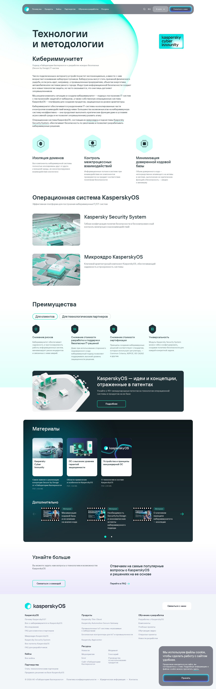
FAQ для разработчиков (36, 647)
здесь (196, 669)
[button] (105, 537)
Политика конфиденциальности (81, 679)
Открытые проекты (147, 634)
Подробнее (111, 403)
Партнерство (70, 9)
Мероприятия (88, 654)
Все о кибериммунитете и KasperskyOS (43, 623)
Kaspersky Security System (37, 640)
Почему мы (37, 9)
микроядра (92, 119)
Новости (86, 650)
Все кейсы (30, 658)
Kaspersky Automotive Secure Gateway (100, 623)
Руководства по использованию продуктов (117, 660)
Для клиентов (45, 316)
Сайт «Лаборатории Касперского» (91, 663)
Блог (84, 658)
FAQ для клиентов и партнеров (39, 631)
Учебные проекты (146, 627)
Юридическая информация (112, 679)
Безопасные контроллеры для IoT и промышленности (107, 634)
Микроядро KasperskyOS (37, 636)
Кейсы (59, 9)
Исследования (32, 627)
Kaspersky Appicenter (92, 640)
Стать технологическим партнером (41, 669)
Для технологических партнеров (85, 316)
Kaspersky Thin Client (92, 619)
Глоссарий (113, 654)
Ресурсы (105, 9)
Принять (185, 677)
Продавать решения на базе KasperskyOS (44, 672)
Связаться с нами (180, 9)
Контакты (133, 679)
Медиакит (113, 650)
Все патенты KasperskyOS (37, 643)
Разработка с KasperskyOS (151, 619)
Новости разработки (148, 638)
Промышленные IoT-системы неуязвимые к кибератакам (102, 629)
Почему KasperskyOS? (35, 619)
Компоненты (144, 623)
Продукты (49, 9)
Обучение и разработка (88, 9)
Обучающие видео (147, 631)
